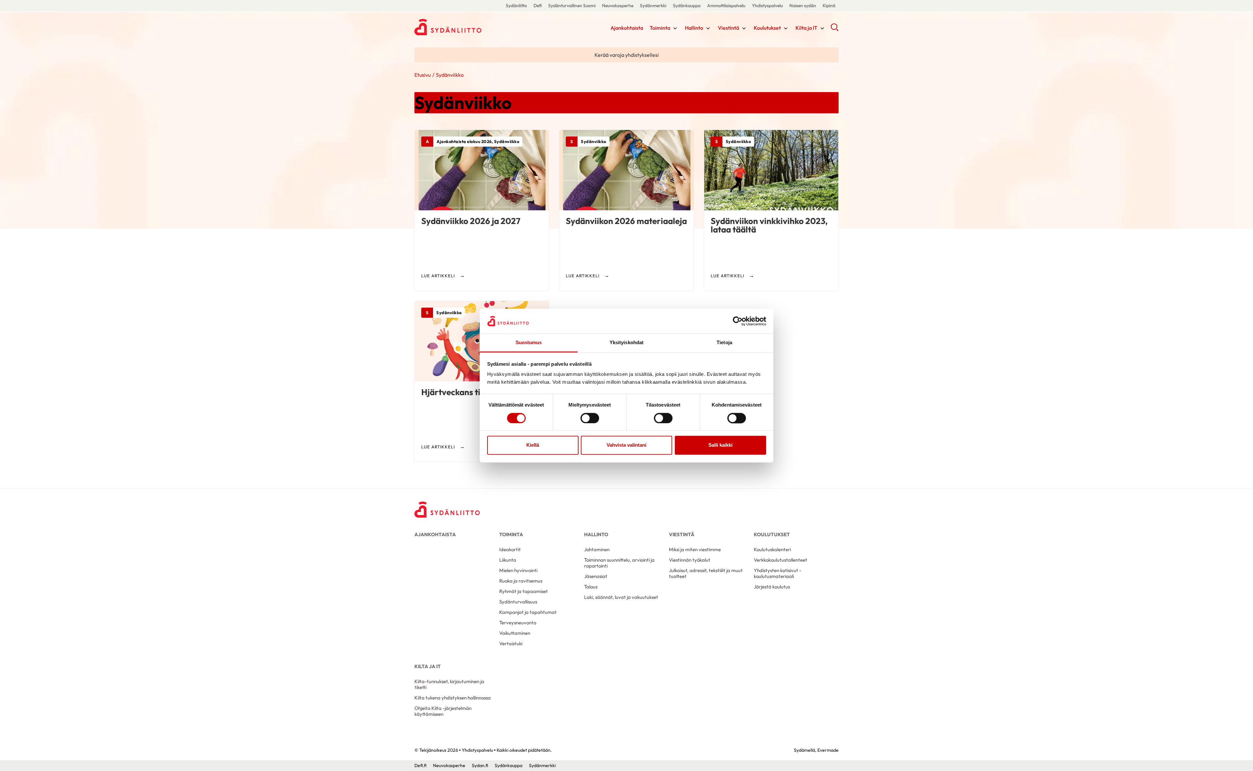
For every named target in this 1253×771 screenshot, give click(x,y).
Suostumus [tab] (529, 342)
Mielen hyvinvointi (518, 570)
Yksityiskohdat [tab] (626, 342)
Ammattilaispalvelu (726, 5)
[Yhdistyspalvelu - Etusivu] (447, 510)
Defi (538, 5)
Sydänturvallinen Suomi (572, 5)
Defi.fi (420, 765)
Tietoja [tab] (724, 342)
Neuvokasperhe (617, 5)
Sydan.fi (480, 765)
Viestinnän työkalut (689, 560)
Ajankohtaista (627, 27)
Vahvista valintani (626, 445)
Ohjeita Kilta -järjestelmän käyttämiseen (443, 711)
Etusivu (422, 75)
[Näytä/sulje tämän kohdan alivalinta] (675, 28)
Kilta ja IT (806, 27)
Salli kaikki (720, 445)
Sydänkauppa (687, 5)
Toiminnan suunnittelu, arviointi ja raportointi (619, 563)
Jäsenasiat (595, 576)
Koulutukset (767, 27)
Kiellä (532, 445)
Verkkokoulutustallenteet (780, 560)
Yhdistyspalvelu (767, 5)
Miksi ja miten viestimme (695, 549)
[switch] (589, 418)
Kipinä (829, 5)
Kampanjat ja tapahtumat (528, 612)
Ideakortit (510, 549)
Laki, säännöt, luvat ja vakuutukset (621, 597)
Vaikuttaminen (514, 633)
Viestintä (728, 27)
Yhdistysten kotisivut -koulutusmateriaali (777, 573)
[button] (834, 29)
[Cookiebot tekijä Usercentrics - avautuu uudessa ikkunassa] (737, 321)
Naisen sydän (802, 5)
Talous (590, 587)
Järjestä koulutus (772, 587)
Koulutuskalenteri (772, 549)
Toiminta (660, 27)
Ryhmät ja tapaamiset (523, 591)
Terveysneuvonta (517, 622)
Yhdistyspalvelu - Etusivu (466, 27)
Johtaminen (597, 549)
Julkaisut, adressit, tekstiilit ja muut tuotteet (706, 573)
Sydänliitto (516, 5)
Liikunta (507, 560)
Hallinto (694, 27)
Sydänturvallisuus (518, 602)
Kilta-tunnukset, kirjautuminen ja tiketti (449, 684)
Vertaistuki (510, 643)
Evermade (828, 750)
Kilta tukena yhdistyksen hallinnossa (452, 698)
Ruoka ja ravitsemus (520, 581)
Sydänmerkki (653, 5)
